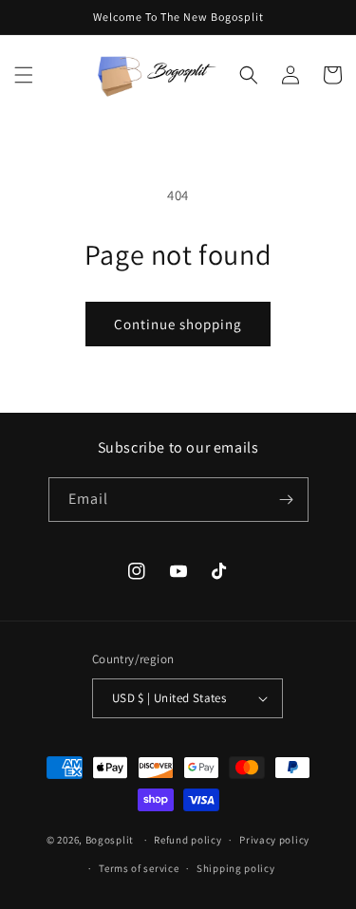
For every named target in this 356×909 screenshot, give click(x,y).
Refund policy (187, 839)
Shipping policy (236, 868)
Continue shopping (178, 324)
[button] (24, 75)
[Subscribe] (287, 499)
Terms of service (138, 868)
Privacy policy (274, 839)
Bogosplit (109, 839)
